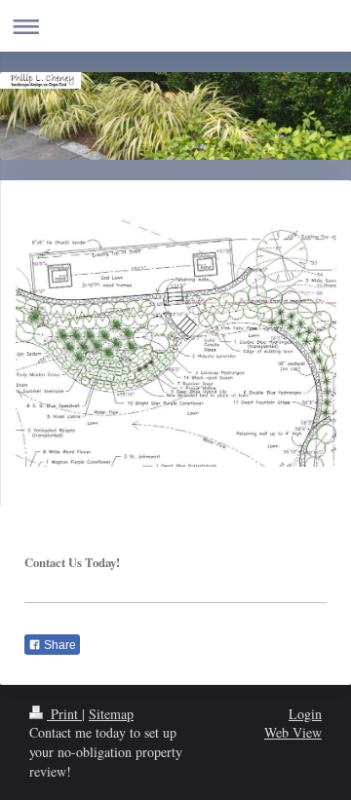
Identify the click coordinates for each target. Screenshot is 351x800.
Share (58, 645)
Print (64, 714)
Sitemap (111, 714)
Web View (293, 732)
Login (305, 714)
